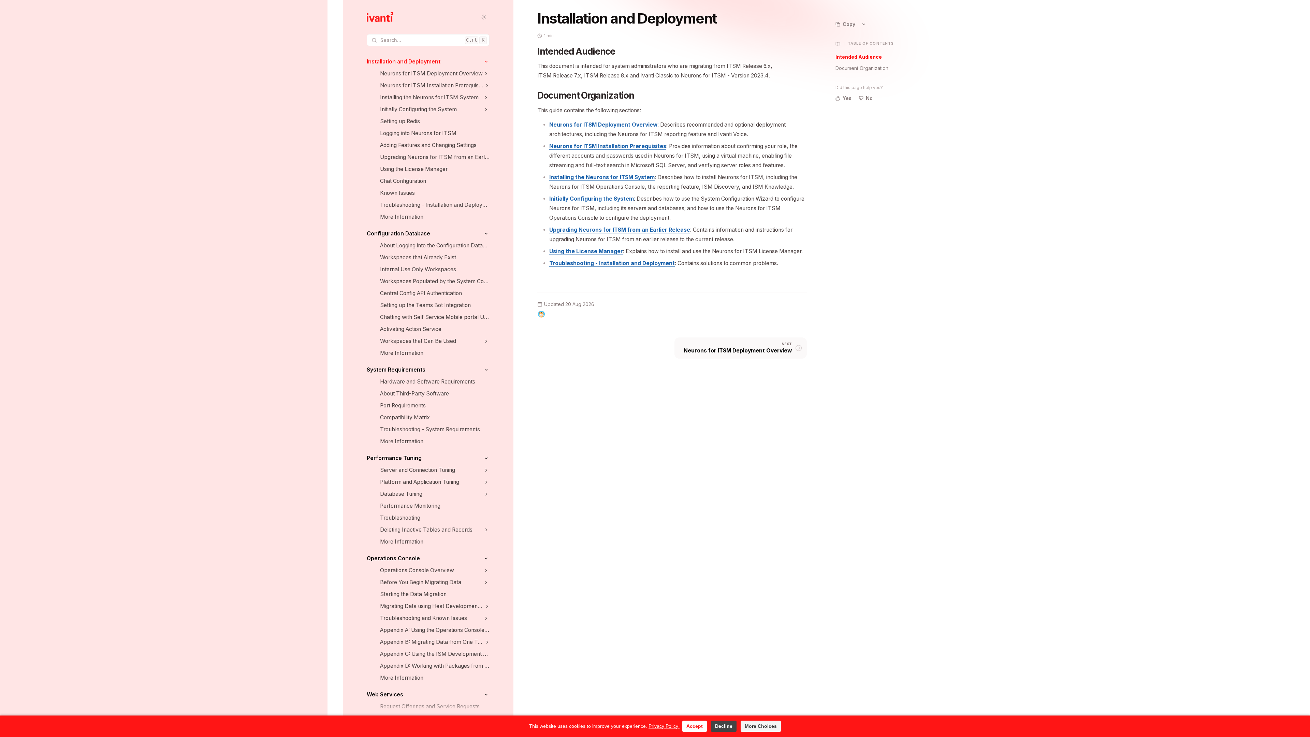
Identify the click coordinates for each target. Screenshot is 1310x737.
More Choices (761, 726)
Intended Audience (858, 57)
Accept (694, 726)
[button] (486, 61)
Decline (723, 726)
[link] (428, 61)
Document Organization (861, 68)
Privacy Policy (664, 726)
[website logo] (380, 17)
